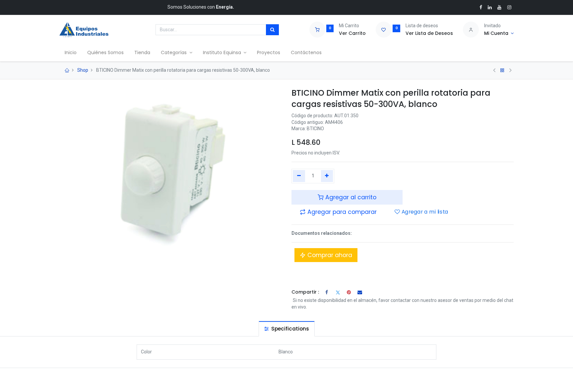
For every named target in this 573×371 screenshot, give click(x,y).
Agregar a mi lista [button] (424, 212)
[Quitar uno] (299, 176)
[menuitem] (70, 53)
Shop (82, 70)
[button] (338, 212)
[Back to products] (502, 70)
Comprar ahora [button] (329, 255)
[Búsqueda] (272, 30)
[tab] (287, 328)
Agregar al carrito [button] (350, 197)
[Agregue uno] (327, 176)
